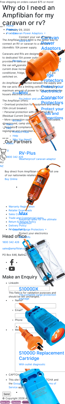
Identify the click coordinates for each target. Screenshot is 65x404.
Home (9, 25)
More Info (24, 40)
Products (12, 29)
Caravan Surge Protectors (28, 229)
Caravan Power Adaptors (28, 33)
